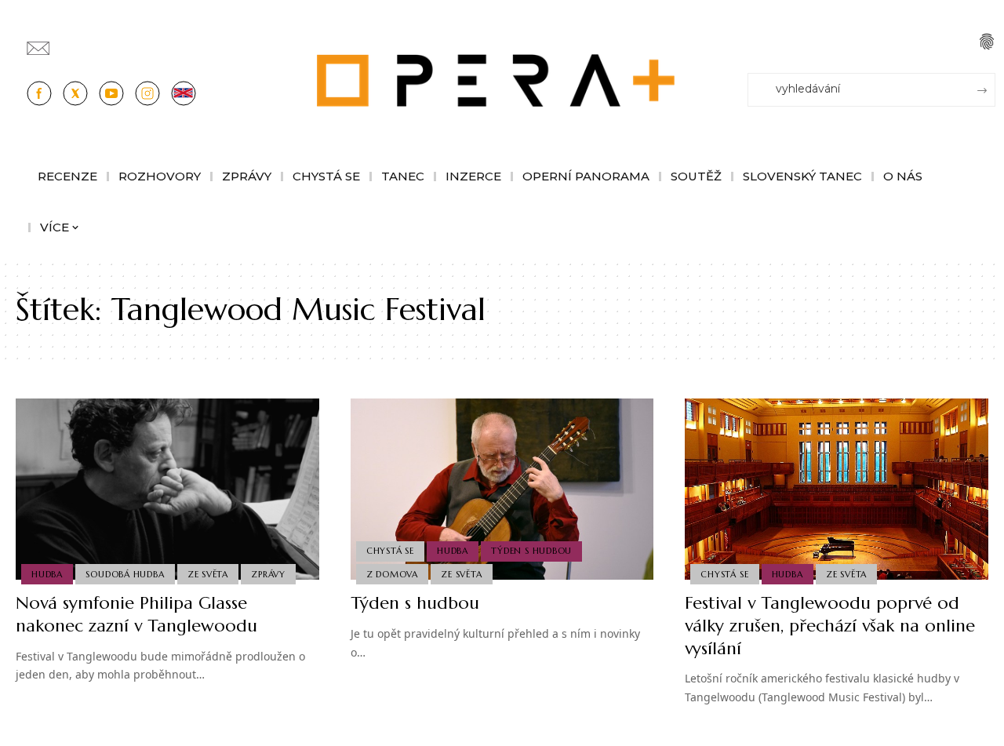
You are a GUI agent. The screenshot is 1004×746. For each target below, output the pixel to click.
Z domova (392, 574)
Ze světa (207, 574)
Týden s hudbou (531, 550)
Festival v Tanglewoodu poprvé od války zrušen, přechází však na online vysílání (830, 625)
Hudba (47, 574)
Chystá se (390, 550)
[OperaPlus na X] (75, 93)
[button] (986, 41)
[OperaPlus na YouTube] (111, 93)
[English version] (183, 93)
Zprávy (268, 574)
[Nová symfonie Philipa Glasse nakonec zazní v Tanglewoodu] (167, 489)
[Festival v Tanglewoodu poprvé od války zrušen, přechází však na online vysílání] (836, 489)
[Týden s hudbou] (502, 489)
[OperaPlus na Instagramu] (147, 93)
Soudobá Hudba (124, 574)
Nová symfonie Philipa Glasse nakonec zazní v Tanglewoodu (136, 614)
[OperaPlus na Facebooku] (39, 93)
